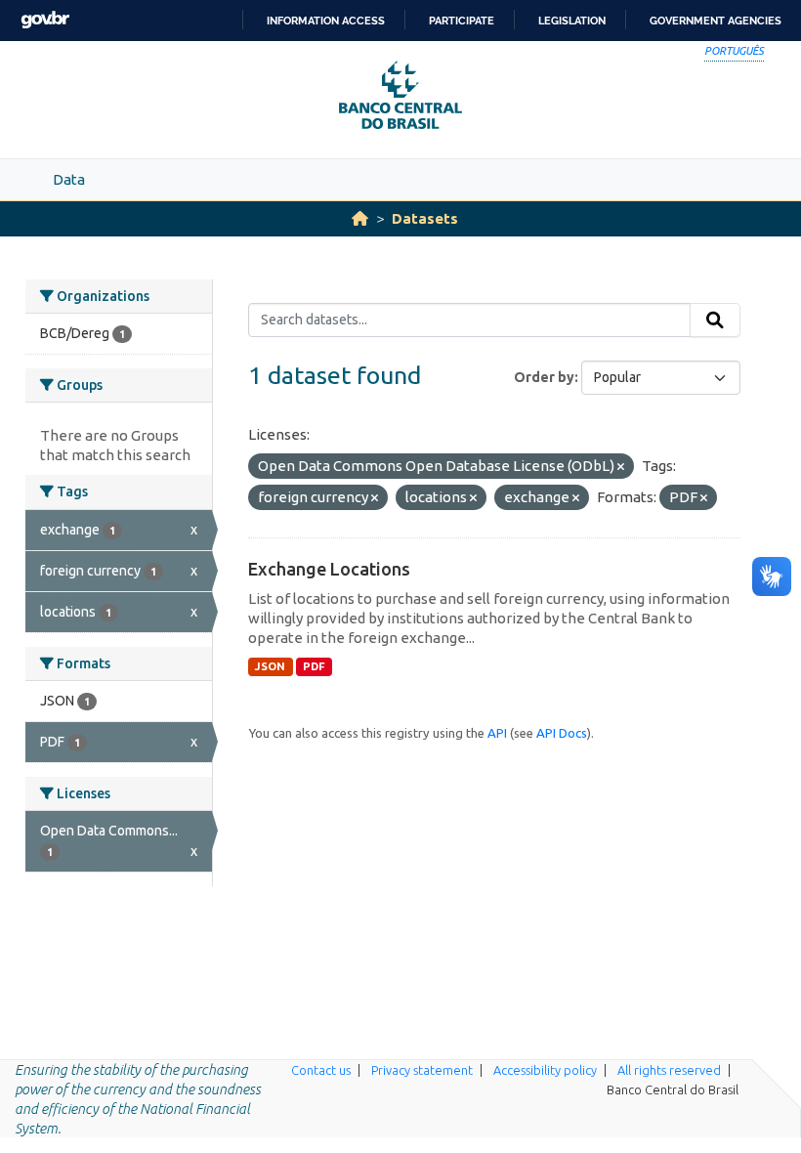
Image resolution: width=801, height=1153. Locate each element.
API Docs (561, 733)
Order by (544, 377)
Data (69, 179)
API (497, 733)
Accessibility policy (545, 1070)
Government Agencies (715, 20)
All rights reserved (669, 1070)
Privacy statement (422, 1070)
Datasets (425, 218)
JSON (270, 666)
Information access (326, 20)
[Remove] (620, 467)
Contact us (321, 1070)
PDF (314, 666)
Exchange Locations (329, 568)
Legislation (572, 20)
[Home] (360, 218)
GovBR (45, 20)
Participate (461, 20)
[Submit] (715, 320)
